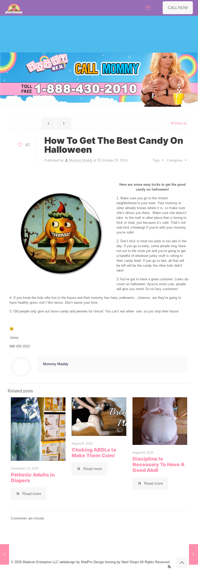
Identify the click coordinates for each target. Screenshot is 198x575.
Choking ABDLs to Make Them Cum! (94, 453)
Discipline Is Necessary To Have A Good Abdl (159, 464)
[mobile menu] (148, 7)
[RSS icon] (169, 566)
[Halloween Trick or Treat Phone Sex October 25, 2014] (4, 554)
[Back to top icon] (181, 562)
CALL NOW (178, 7)
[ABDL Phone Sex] (14, 7)
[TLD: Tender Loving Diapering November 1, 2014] (193, 554)
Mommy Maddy (80, 160)
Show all (180, 123)
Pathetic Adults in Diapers (33, 477)
